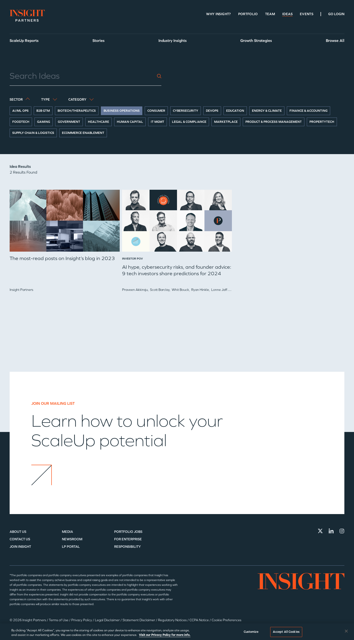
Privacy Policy (82, 620)
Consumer (156, 111)
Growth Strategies (256, 40)
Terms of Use (59, 620)
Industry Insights (172, 40)
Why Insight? (218, 14)
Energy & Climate (267, 111)
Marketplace (226, 122)
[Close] (346, 631)
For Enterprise (128, 539)
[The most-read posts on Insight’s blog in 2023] (65, 222)
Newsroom (72, 539)
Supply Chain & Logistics (33, 133)
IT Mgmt (157, 122)
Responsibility (127, 547)
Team (270, 14)
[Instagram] (342, 531)
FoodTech (20, 122)
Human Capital (130, 122)
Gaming (43, 122)
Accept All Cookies (286, 632)
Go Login (336, 14)
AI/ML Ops (20, 111)
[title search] (159, 76)
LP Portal (71, 547)
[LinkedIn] (331, 531)
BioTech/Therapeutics (77, 111)
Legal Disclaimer (107, 620)
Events (306, 14)
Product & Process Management (273, 122)
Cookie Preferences (226, 620)
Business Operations (122, 111)
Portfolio (248, 14)
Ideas (287, 14)
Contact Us (20, 539)
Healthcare (98, 122)
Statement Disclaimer (139, 620)
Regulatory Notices (172, 620)
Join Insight (20, 547)
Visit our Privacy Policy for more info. (164, 635)
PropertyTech (321, 122)
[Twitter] (320, 531)
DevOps (212, 111)
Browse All (335, 40)
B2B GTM (43, 111)
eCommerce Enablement (83, 133)
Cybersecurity (185, 111)
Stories (98, 40)
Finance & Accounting (308, 111)
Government (69, 122)
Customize (251, 632)
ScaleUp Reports (24, 40)
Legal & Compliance (189, 122)
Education (235, 111)
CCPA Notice (200, 620)
